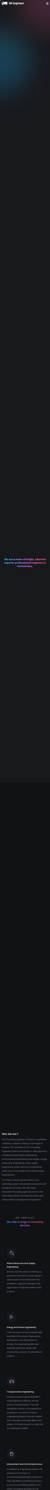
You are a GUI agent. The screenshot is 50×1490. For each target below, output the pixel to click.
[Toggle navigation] (47, 3)
